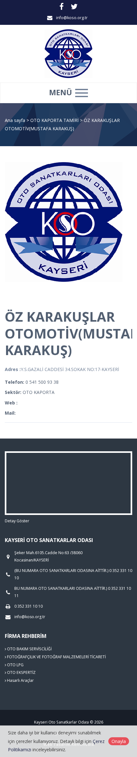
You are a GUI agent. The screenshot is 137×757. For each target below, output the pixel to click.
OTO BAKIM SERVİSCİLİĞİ (29, 649)
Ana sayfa (15, 120)
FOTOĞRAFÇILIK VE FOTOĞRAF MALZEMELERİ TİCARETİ (56, 657)
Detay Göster (17, 521)
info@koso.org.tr (72, 17)
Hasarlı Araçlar (20, 680)
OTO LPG (15, 665)
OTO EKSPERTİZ (21, 672)
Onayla (119, 741)
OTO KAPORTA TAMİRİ (55, 120)
